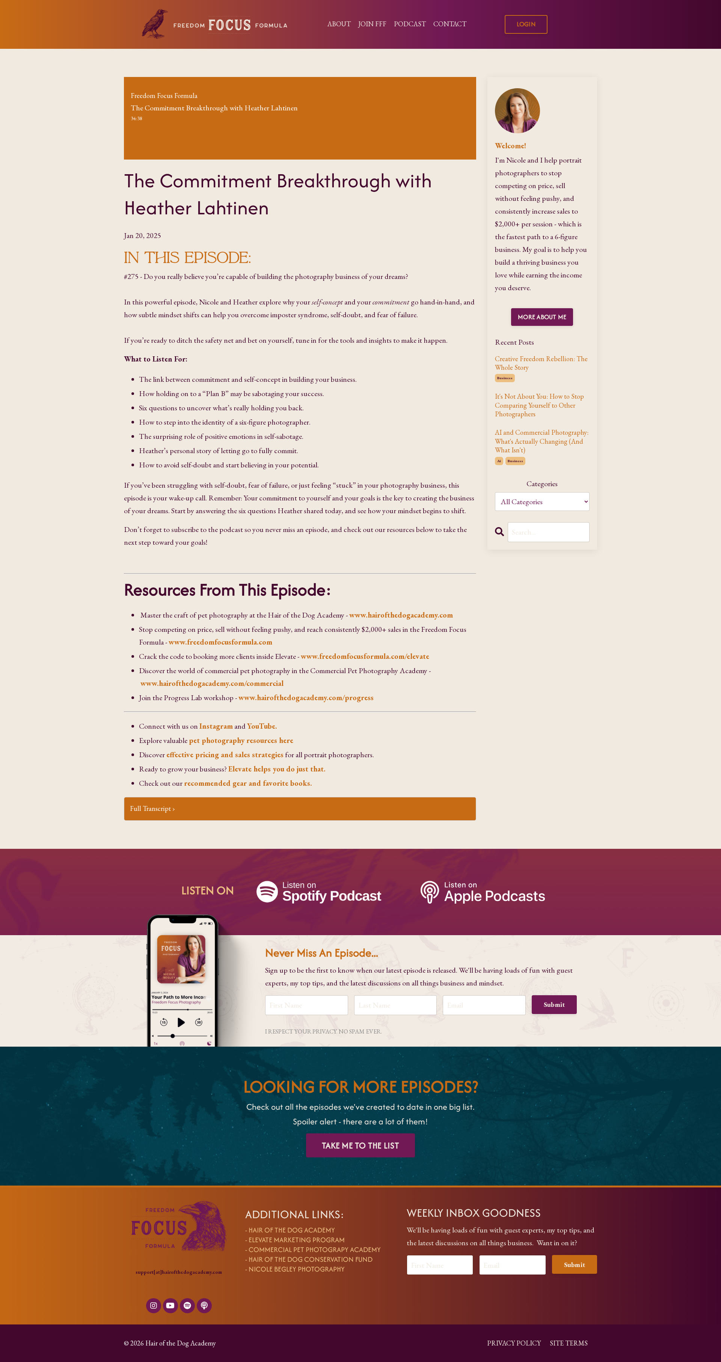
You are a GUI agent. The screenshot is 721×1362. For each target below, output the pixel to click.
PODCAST (410, 24)
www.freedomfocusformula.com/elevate (365, 656)
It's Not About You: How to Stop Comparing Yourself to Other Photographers (539, 405)
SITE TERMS (569, 1343)
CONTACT (449, 24)
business (505, 377)
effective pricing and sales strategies (225, 754)
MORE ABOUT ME (542, 316)
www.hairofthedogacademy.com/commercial (212, 683)
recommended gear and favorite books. (248, 783)
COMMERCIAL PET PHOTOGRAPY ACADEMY (315, 1249)
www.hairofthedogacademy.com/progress (306, 697)
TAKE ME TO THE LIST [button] (360, 1145)
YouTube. (262, 726)
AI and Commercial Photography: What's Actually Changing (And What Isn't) (541, 441)
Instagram (216, 726)
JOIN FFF (372, 24)
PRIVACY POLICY (514, 1343)
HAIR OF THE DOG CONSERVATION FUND (311, 1259)
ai (499, 460)
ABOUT (339, 24)
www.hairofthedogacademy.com (401, 615)
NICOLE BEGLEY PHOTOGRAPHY (297, 1269)
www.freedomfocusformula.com (220, 642)
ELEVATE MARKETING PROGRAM (297, 1240)
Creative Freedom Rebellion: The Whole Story (541, 363)
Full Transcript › (152, 808)
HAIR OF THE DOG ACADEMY (292, 1230)
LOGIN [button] (526, 24)
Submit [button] (554, 1004)
